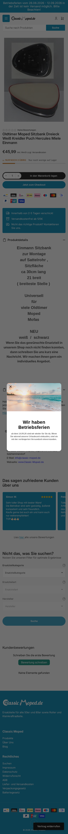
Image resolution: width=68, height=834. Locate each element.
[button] (10, 387)
